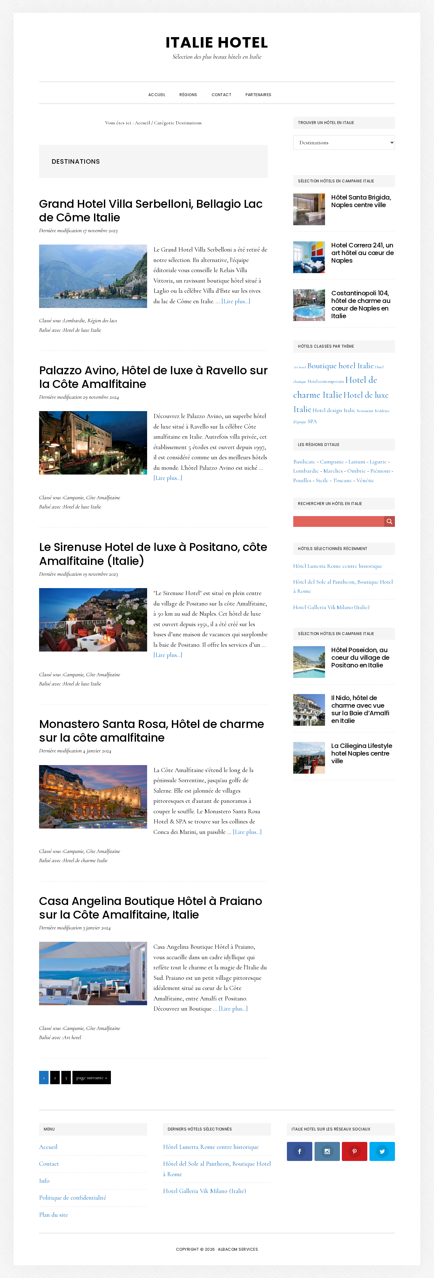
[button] (286, 89)
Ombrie (356, 470)
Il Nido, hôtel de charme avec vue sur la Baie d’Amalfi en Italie (360, 709)
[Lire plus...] (235, 301)
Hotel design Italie (334, 410)
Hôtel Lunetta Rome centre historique (338, 565)
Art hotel (72, 1037)
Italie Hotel (217, 42)
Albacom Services (238, 1249)
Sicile (322, 480)
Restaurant (365, 410)
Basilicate (304, 461)
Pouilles (302, 480)
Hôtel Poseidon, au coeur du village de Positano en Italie (360, 658)
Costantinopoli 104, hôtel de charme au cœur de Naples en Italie (360, 304)
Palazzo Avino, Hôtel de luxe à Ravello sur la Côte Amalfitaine (153, 377)
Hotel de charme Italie (85, 860)
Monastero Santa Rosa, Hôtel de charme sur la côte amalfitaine (151, 731)
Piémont (380, 470)
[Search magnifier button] (389, 521)
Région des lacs (102, 320)
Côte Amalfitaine (103, 497)
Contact (49, 1164)
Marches (333, 470)
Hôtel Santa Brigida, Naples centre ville (361, 201)
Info (44, 1181)
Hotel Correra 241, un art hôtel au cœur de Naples (362, 253)
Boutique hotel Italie (340, 365)
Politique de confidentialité (72, 1198)
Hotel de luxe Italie (82, 329)
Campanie (73, 497)
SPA (312, 421)
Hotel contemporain (326, 381)
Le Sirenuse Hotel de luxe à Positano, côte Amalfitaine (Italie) (153, 554)
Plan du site (53, 1215)
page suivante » (91, 1079)
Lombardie (74, 320)
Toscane (342, 480)
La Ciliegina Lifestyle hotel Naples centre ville (361, 753)
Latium (357, 461)
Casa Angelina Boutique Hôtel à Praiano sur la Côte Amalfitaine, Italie (150, 908)
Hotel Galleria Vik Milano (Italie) (331, 607)
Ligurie (378, 461)
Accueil (48, 1147)
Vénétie (365, 480)
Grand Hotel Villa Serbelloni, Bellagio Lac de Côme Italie (150, 211)
